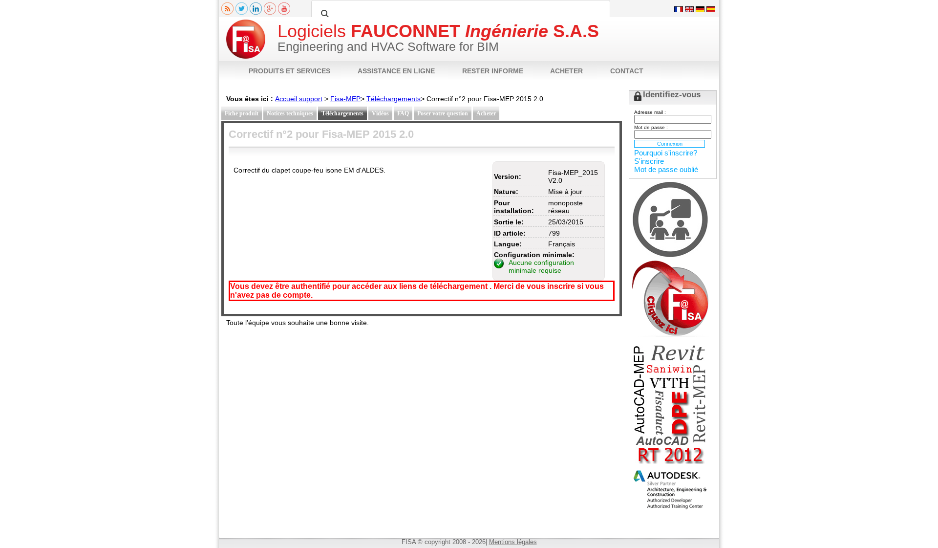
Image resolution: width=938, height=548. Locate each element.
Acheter (486, 113)
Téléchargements (393, 99)
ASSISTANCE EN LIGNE (396, 71)
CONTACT (626, 71)
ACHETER (566, 71)
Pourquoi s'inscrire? (665, 153)
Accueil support (298, 99)
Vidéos (380, 113)
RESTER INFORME (492, 71)
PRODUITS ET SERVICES (289, 71)
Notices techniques (290, 113)
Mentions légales (513, 542)
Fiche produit (241, 113)
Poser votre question (442, 113)
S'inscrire (649, 161)
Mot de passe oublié (666, 169)
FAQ (403, 113)
